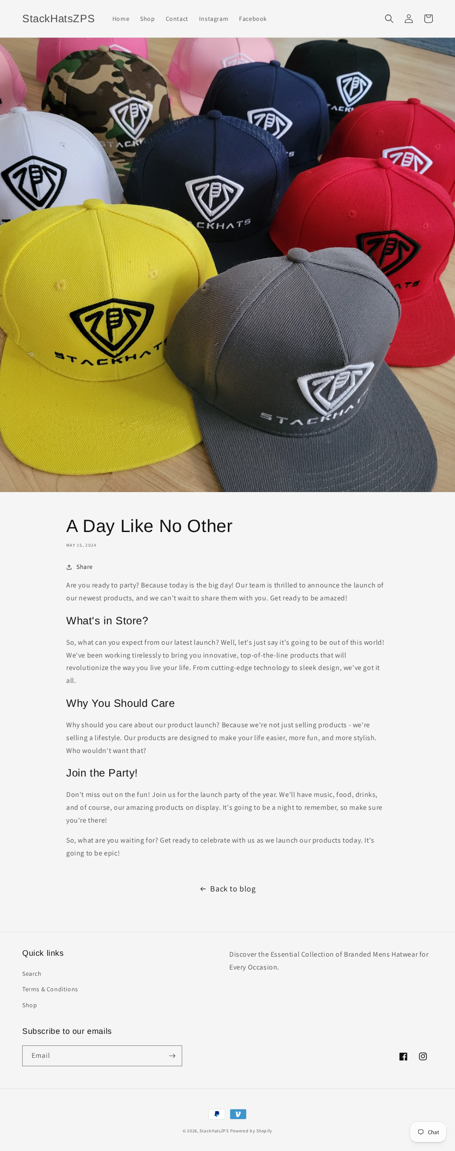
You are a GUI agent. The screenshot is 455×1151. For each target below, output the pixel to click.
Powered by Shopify (251, 1131)
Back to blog (232, 888)
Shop (29, 1005)
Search (32, 974)
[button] (389, 18)
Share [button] (84, 567)
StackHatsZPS (215, 1131)
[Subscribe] (172, 1055)
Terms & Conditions (50, 989)
